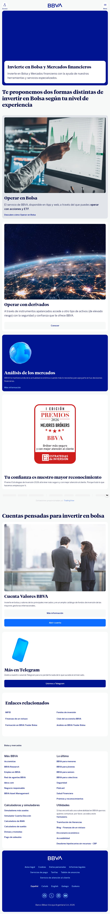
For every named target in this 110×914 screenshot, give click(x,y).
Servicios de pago (39, 872)
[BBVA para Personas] (55, 5)
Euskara (75, 886)
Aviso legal (30, 867)
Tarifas (54, 872)
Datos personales (57, 867)
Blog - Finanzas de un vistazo (71, 827)
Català (44, 886)
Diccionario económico (68, 833)
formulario (62, 817)
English (54, 886)
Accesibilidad (63, 838)
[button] (5, 6)
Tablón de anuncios (70, 872)
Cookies (42, 867)
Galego (65, 886)
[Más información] (55, 557)
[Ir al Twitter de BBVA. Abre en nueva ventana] (51, 896)
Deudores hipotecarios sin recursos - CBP (77, 843)
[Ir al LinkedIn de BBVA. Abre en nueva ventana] (58, 896)
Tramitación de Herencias (69, 822)
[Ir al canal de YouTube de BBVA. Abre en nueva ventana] (65, 896)
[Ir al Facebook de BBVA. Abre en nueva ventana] (44, 896)
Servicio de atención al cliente (55, 878)
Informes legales (77, 867)
